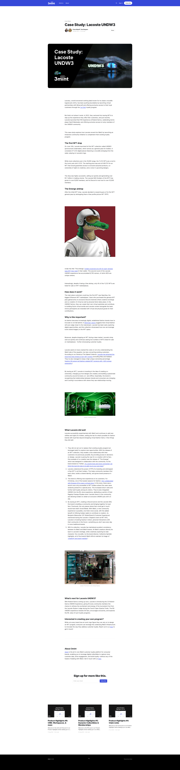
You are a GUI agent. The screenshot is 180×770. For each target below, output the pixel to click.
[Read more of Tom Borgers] (70, 30)
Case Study (68, 21)
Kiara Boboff (76, 29)
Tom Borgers (84, 29)
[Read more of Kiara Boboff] (67, 30)
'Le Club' (83, 107)
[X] (89, 758)
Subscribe (128, 3)
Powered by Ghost (128, 759)
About (67, 3)
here (111, 627)
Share (112, 30)
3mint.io (61, 3)
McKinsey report (90, 323)
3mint (66, 652)
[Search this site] (116, 3)
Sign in (121, 3)
